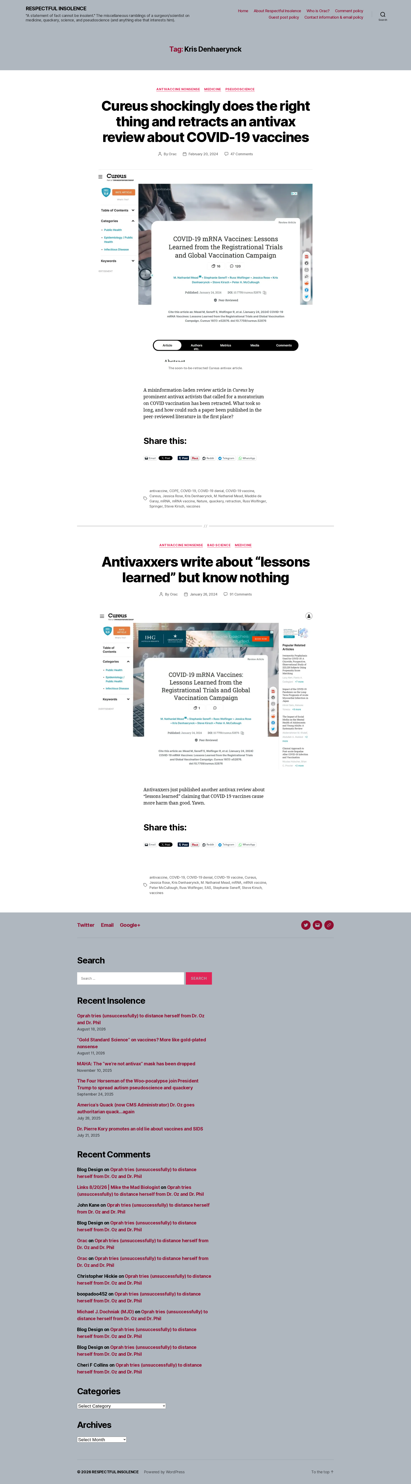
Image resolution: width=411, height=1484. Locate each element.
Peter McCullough (163, 887)
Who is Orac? (318, 11)
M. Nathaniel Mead (228, 496)
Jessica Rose (172, 496)
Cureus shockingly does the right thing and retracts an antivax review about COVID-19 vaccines (205, 121)
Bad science (219, 545)
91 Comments (241, 594)
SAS (207, 887)
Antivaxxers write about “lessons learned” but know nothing (205, 569)
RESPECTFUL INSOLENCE (56, 8)
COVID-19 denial (211, 491)
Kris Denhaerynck (198, 496)
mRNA (165, 501)
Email (107, 925)
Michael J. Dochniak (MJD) (105, 1311)
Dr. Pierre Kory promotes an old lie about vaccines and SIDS (140, 1129)
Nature (202, 501)
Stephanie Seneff (226, 887)
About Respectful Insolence (277, 11)
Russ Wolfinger (254, 501)
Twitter (85, 925)
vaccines (193, 506)
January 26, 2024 (203, 594)
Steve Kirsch (174, 506)
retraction (233, 501)
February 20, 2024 (203, 154)
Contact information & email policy (333, 17)
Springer (156, 506)
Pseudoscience (240, 89)
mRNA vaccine (183, 501)
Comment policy (349, 11)
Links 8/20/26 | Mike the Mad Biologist (118, 1187)
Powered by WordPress (164, 1472)
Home (243, 11)
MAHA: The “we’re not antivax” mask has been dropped (136, 1063)
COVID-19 (188, 491)
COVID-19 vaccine (240, 491)
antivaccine (158, 491)
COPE (174, 491)
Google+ (130, 925)
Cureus (155, 496)
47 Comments (242, 154)
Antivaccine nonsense (178, 89)
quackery (216, 501)
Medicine (212, 89)
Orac (172, 154)
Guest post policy (284, 17)
